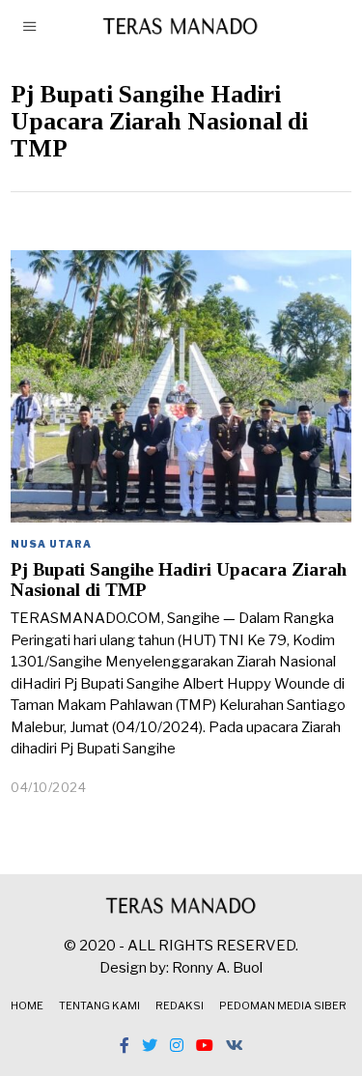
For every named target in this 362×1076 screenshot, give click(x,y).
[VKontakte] (234, 1045)
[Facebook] (124, 1045)
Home (27, 1005)
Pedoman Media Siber (283, 1005)
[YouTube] (204, 1045)
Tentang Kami (99, 1005)
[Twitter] (149, 1045)
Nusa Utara (51, 544)
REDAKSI (179, 1005)
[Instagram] (176, 1045)
